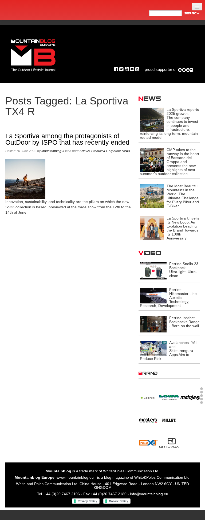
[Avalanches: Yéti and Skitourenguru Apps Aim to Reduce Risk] (153, 348)
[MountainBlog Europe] (33, 54)
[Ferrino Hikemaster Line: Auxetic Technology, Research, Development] (153, 295)
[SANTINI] (169, 423)
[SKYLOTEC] (190, 423)
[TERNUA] (169, 445)
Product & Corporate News (110, 151)
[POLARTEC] (148, 399)
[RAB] (190, 399)
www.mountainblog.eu (75, 477)
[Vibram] (190, 445)
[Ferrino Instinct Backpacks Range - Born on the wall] (153, 324)
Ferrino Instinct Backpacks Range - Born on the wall (184, 322)
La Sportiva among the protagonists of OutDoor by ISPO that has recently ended (67, 139)
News (85, 151)
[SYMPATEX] (148, 445)
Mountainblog (51, 151)
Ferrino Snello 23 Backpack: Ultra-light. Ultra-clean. (183, 270)
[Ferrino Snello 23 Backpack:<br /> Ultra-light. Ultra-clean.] (153, 270)
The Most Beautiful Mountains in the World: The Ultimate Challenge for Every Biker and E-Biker (183, 196)
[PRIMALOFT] (169, 399)
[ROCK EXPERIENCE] (148, 423)
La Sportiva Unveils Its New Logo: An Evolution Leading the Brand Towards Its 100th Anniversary (183, 228)
